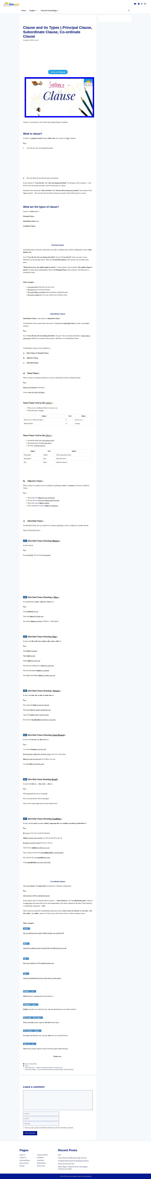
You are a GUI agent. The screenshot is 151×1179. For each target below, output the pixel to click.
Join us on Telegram (57, 72)
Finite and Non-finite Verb (66, 1164)
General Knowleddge (49, 11)
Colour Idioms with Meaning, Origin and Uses (72, 1158)
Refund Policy (41, 1163)
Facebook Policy (25, 1160)
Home (23, 11)
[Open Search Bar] (128, 10)
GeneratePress (87, 1176)
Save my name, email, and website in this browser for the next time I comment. (49, 1128)
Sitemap (22, 1166)
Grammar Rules (33, 1064)
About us (22, 1155)
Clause (26, 1064)
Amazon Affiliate (42, 1155)
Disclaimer (40, 1157)
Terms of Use (41, 1166)
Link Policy (40, 1160)
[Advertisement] (58, 56)
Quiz (59, 1155)
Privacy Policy (24, 1163)
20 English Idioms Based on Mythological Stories (73, 1161)
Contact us (23, 1157)
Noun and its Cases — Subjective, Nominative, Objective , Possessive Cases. (44, 1067)
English (32, 11)
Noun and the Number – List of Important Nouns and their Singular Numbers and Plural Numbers (49, 1069)
